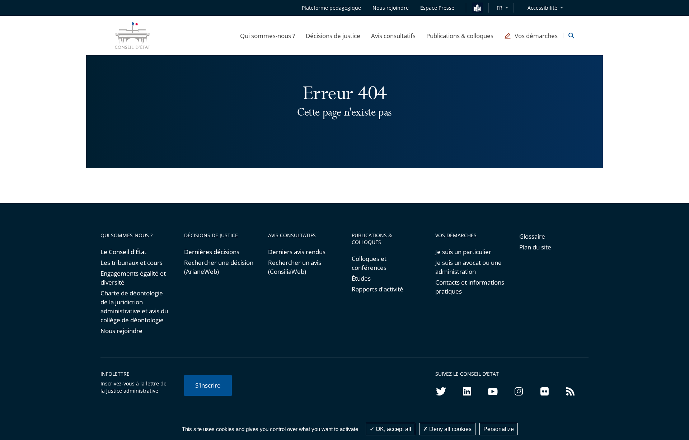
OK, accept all (392, 429)
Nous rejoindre (121, 331)
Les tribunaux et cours (131, 262)
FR (499, 7)
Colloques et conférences (369, 263)
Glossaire (532, 236)
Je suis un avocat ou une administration (468, 267)
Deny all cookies (450, 429)
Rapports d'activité (377, 289)
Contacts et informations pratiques (469, 286)
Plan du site (535, 247)
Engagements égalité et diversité (133, 277)
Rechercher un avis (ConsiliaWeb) (294, 267)
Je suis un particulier (463, 252)
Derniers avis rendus (296, 252)
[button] (267, 35)
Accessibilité (542, 7)
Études (361, 278)
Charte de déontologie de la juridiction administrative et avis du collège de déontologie (134, 306)
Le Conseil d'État (123, 252)
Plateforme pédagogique (331, 7)
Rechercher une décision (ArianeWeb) (218, 267)
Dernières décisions (211, 252)
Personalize (498, 429)
